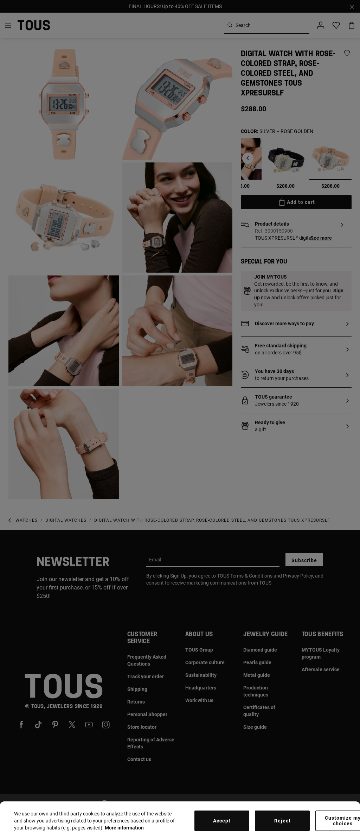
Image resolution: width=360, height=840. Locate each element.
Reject (282, 821)
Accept (222, 821)
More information (124, 828)
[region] (180, 820)
